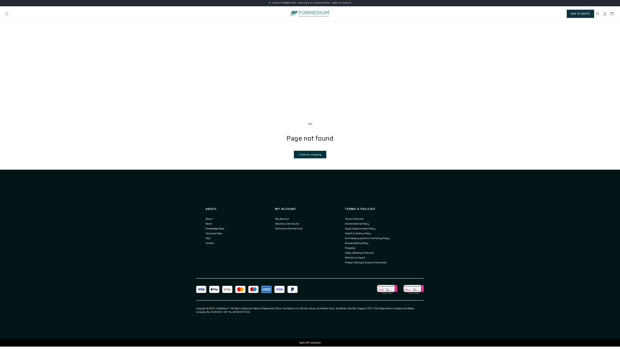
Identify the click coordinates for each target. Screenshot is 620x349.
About (209, 219)
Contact (210, 243)
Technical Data (214, 233)
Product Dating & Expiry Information (366, 262)
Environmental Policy (357, 223)
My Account (282, 219)
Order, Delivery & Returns (359, 252)
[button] (6, 13)
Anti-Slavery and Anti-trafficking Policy (367, 238)
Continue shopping (310, 154)
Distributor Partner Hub (288, 228)
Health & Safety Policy (358, 233)
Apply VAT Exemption (310, 342)
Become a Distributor (287, 223)
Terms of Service (354, 219)
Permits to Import (355, 257)
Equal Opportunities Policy (360, 228)
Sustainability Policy (356, 243)
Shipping (350, 248)
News (209, 223)
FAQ (208, 238)
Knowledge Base (215, 228)
